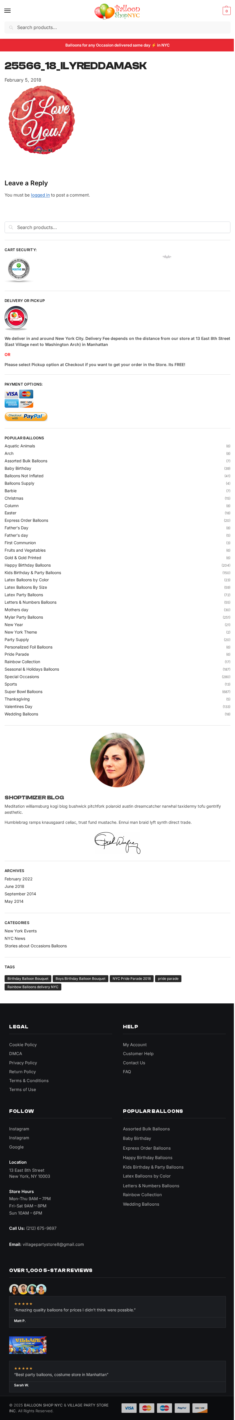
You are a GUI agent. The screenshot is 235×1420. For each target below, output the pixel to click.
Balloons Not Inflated (24, 475)
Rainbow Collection (22, 661)
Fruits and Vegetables (25, 550)
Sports (11, 684)
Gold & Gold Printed (23, 557)
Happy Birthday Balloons (28, 565)
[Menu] (12, 11)
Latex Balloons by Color (27, 579)
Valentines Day (18, 706)
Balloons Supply (19, 483)
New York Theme (21, 632)
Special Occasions (22, 676)
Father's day (16, 535)
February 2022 (19, 878)
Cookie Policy (23, 1044)
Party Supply (17, 639)
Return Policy (22, 1071)
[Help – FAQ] (117, 318)
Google (16, 1147)
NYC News (15, 938)
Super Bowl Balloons (23, 691)
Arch (9, 453)
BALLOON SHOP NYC (43, 1405)
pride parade (168, 978)
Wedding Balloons (21, 713)
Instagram (19, 1129)
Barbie (11, 490)
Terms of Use (22, 1089)
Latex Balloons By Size (26, 587)
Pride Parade (17, 654)
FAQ (127, 1071)
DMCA (15, 1053)
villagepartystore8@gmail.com (53, 1244)
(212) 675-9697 (41, 1228)
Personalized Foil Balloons (28, 646)
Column (12, 505)
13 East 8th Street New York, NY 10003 (29, 1173)
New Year (14, 624)
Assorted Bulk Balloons (26, 460)
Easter (10, 512)
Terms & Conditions (29, 1080)
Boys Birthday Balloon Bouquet (80, 978)
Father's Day (16, 527)
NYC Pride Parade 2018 (132, 978)
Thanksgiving (17, 698)
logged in (40, 195)
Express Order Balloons (26, 520)
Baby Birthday (18, 468)
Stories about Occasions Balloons (36, 945)
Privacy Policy (23, 1062)
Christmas (14, 498)
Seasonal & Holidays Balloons (32, 669)
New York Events (21, 930)
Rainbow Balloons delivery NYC (32, 987)
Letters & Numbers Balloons (30, 602)
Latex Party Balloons (24, 594)
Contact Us (134, 1062)
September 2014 (20, 893)
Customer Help (138, 1053)
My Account (135, 1044)
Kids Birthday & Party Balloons (33, 572)
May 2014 (14, 901)
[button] (226, 11)
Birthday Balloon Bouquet (27, 978)
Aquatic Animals (20, 445)
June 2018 (14, 886)
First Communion (20, 542)
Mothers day (16, 609)
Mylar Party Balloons (24, 617)
